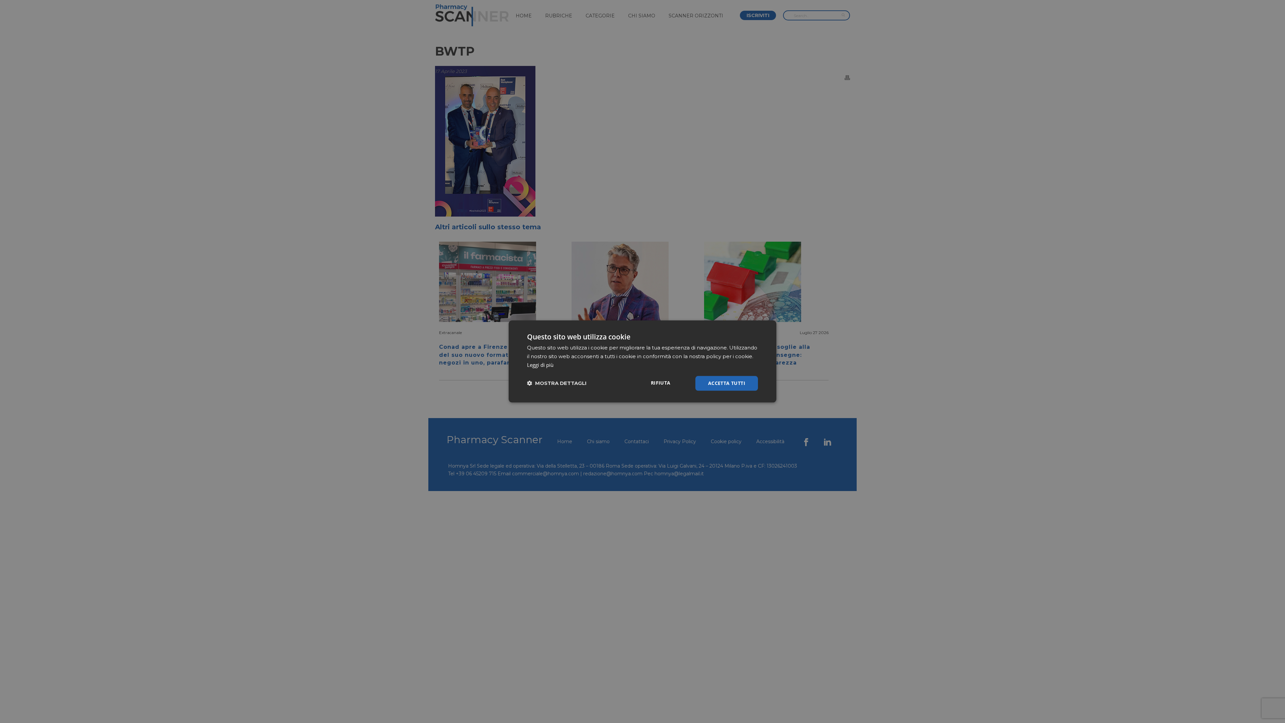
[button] (557, 383)
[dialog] (642, 361)
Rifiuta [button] (661, 383)
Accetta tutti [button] (726, 383)
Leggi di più (540, 365)
